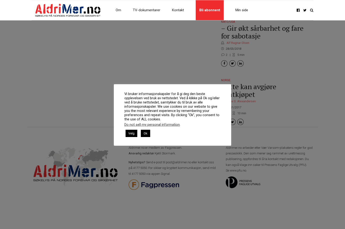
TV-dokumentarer (146, 10)
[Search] (311, 10)
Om (118, 10)
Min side (241, 10)
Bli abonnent (209, 10)
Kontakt (178, 10)
